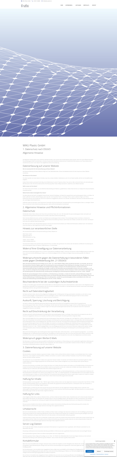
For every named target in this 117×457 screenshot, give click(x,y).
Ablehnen (99, 451)
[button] (114, 441)
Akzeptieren (89, 451)
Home (62, 5)
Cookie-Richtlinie (93, 454)
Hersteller (86, 5)
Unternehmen (68, 5)
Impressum (106, 454)
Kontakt (94, 5)
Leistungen (78, 5)
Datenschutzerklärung (100, 454)
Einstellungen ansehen (108, 451)
